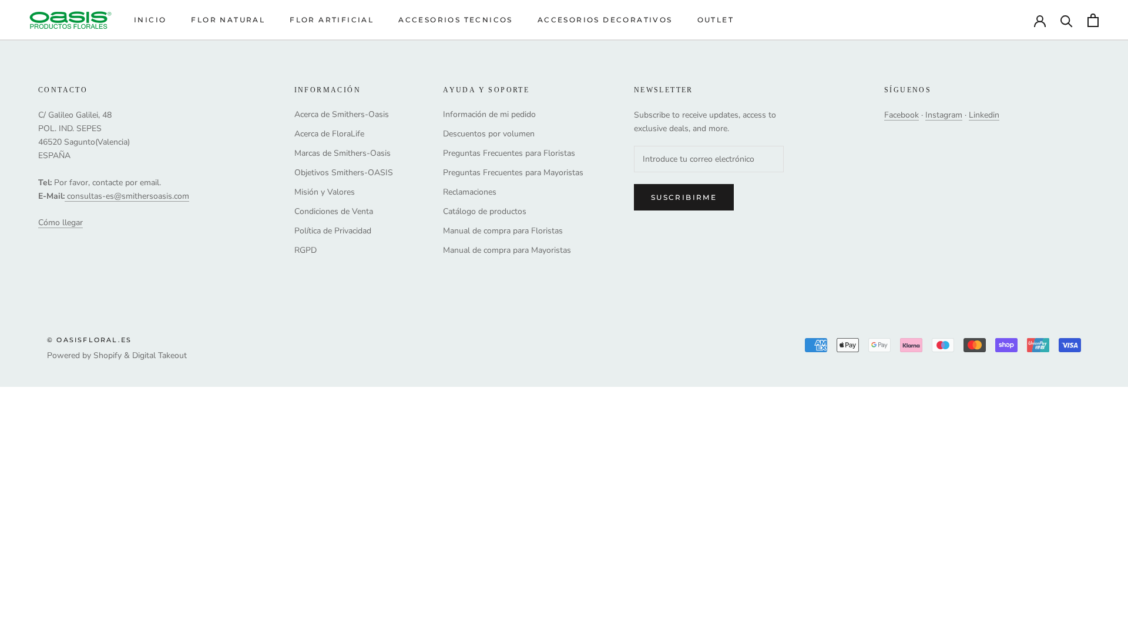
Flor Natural (228, 19)
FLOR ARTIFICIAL (332, 19)
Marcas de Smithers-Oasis (342, 153)
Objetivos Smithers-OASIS (343, 172)
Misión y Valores (324, 192)
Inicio (150, 19)
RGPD (305, 250)
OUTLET (715, 19)
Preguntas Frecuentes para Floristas (509, 153)
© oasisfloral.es (89, 340)
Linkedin (984, 115)
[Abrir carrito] (1093, 20)
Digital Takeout (159, 355)
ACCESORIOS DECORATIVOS (605, 19)
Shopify (107, 355)
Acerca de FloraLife (329, 133)
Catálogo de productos (484, 211)
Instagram (943, 115)
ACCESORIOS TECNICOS (455, 19)
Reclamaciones (469, 192)
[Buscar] (1066, 20)
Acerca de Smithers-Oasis (341, 114)
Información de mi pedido (489, 114)
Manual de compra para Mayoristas (507, 250)
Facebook (901, 115)
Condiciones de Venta (333, 211)
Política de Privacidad (332, 230)
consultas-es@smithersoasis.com (128, 196)
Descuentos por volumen (489, 133)
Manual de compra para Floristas (503, 230)
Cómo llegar (60, 222)
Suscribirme (684, 197)
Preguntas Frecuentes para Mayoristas (513, 172)
